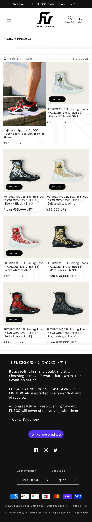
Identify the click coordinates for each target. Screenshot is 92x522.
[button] (9, 20)
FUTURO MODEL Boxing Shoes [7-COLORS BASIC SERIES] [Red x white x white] (24, 266)
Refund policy (79, 505)
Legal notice (81, 512)
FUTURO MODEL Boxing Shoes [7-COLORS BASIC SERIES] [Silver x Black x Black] (24, 200)
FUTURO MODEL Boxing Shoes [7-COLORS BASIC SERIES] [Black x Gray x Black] (67, 333)
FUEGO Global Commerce (28, 505)
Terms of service (37, 512)
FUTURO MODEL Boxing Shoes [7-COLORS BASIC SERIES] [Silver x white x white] (67, 112)
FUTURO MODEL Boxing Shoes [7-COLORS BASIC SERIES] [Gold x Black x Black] (67, 266)
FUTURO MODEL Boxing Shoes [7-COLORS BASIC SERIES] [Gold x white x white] (67, 200)
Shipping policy (60, 512)
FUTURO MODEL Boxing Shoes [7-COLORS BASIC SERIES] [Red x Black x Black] (24, 333)
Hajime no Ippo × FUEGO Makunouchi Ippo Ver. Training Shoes (24, 133)
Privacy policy (16, 512)
